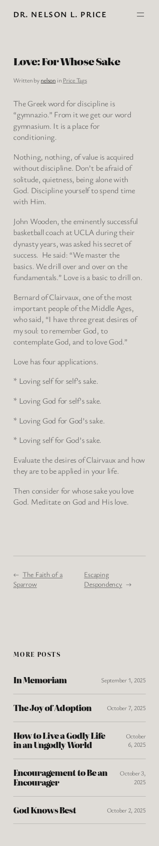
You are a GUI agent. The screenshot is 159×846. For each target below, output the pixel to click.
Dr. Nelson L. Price (60, 14)
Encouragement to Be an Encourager (60, 777)
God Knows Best (44, 810)
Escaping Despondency (103, 579)
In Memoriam (40, 680)
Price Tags (75, 80)
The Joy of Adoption (52, 708)
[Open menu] (140, 14)
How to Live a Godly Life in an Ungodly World (59, 740)
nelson (48, 80)
